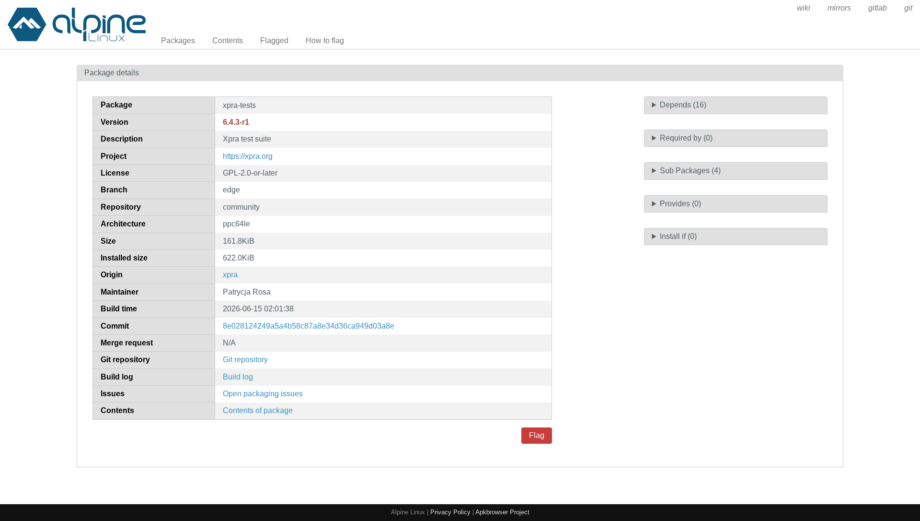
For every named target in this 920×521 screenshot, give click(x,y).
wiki (803, 8)
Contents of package (258, 410)
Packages (178, 40)
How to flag (325, 40)
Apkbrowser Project (502, 512)
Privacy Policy (450, 512)
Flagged (274, 40)
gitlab (877, 8)
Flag (536, 435)
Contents (227, 40)
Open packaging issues (263, 394)
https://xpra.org (248, 156)
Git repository (245, 359)
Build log (238, 377)
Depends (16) (683, 105)
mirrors (839, 8)
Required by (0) (686, 138)
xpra (230, 275)
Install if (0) (678, 236)
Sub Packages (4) (690, 170)
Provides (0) (680, 204)
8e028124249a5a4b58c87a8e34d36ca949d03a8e (308, 326)
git (908, 8)
